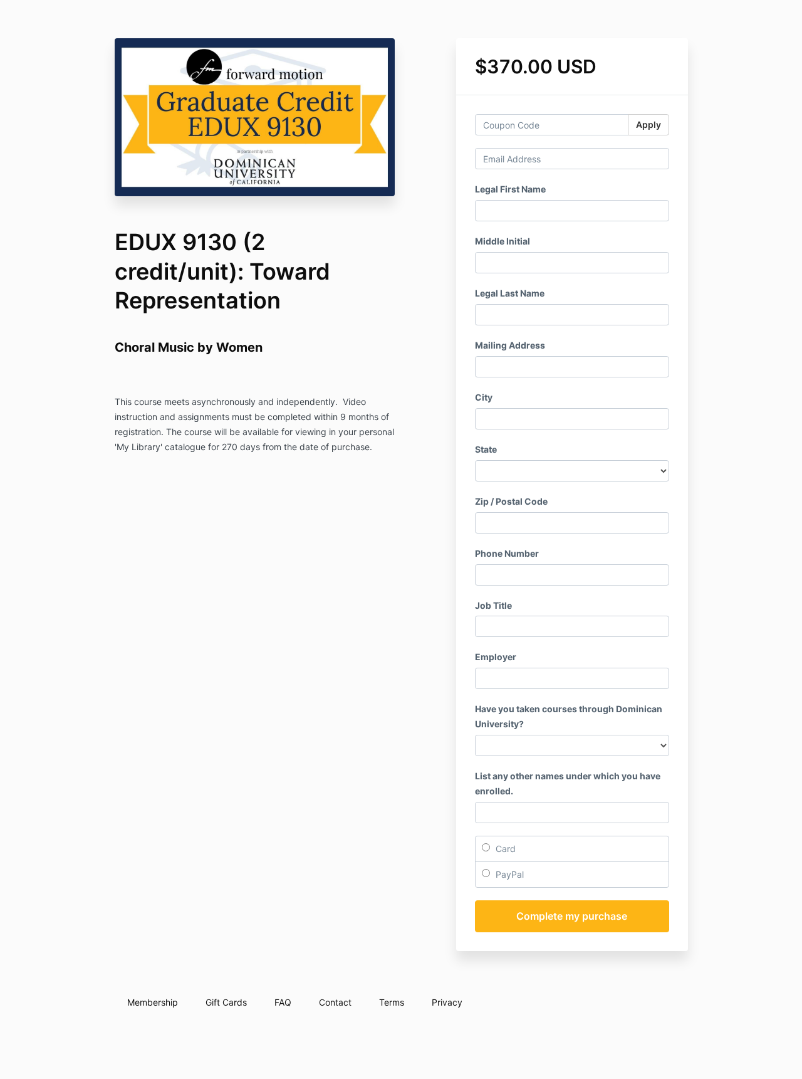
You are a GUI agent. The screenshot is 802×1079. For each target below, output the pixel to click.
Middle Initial (502, 241)
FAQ (282, 1002)
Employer (495, 656)
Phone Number (507, 553)
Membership (152, 1002)
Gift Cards (226, 1002)
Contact (335, 1002)
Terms (391, 1002)
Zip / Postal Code (511, 501)
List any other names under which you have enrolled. (567, 783)
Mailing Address (510, 345)
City (483, 397)
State (486, 449)
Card (504, 848)
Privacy (447, 1002)
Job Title (493, 605)
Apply (648, 124)
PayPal (508, 874)
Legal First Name (510, 189)
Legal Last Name (509, 293)
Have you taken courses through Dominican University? (568, 716)
